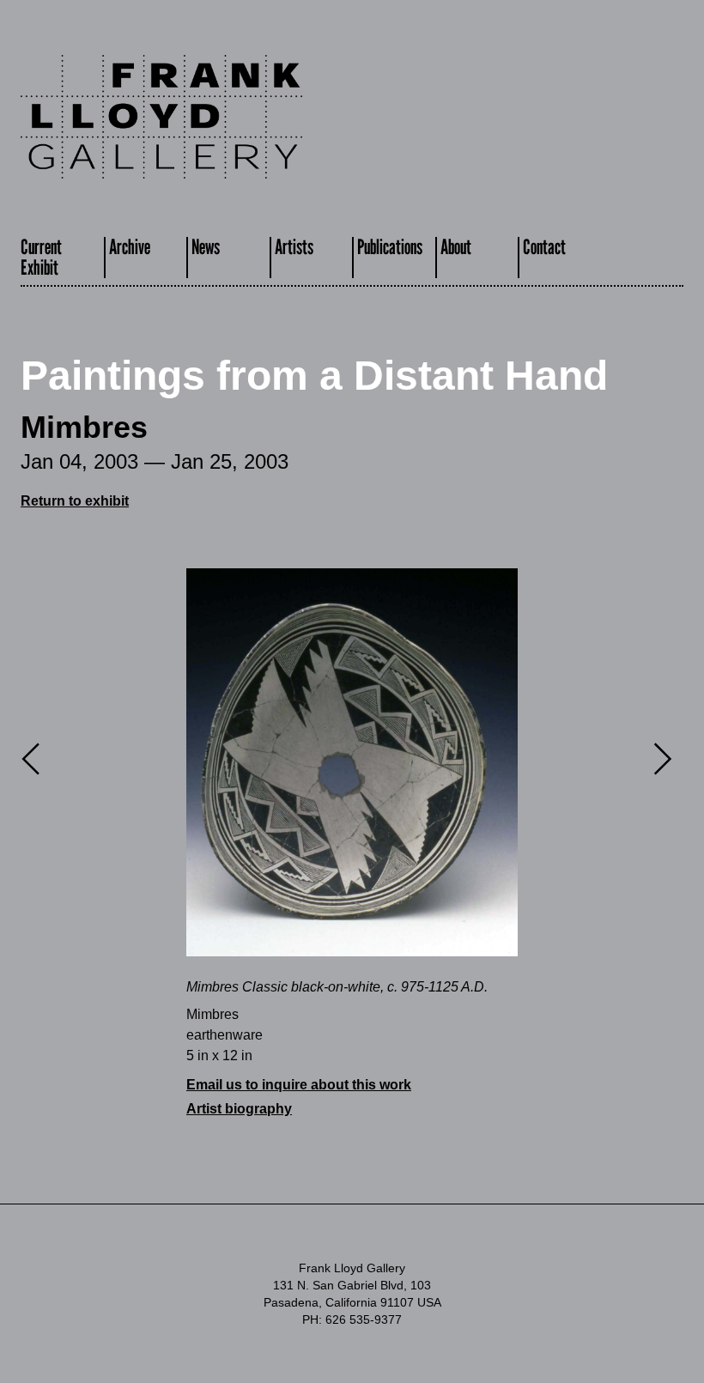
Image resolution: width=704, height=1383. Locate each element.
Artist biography (239, 1108)
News (205, 246)
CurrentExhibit (41, 257)
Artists (294, 246)
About (455, 246)
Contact (544, 246)
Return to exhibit (75, 501)
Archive (129, 246)
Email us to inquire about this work (298, 1084)
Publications (389, 246)
